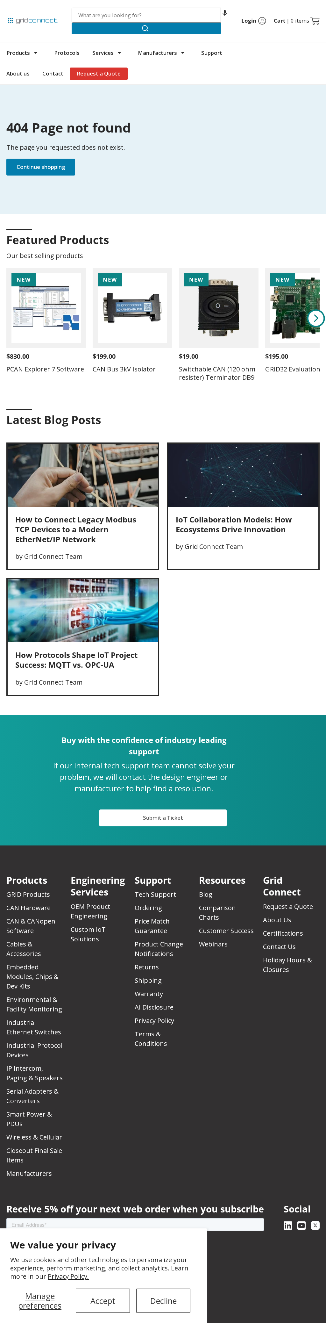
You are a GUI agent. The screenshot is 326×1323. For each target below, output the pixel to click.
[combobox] (146, 15)
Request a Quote (99, 73)
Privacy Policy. (68, 1276)
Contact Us (279, 946)
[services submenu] (119, 53)
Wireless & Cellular (34, 1137)
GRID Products (28, 894)
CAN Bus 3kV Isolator (124, 369)
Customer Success (226, 930)
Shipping (148, 980)
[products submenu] (35, 53)
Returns (147, 967)
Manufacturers (157, 52)
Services (103, 52)
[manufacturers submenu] (182, 53)
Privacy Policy (154, 1020)
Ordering (148, 907)
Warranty (149, 993)
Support (211, 52)
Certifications (283, 933)
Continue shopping (41, 166)
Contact (52, 73)
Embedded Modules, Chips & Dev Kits (32, 976)
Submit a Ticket (163, 817)
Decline (163, 1300)
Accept (102, 1300)
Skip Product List (26, 224)
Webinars (213, 944)
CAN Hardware (28, 907)
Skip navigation (19, 7)
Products (18, 52)
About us (18, 73)
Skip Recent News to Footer (34, 433)
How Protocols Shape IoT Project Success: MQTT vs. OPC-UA (76, 660)
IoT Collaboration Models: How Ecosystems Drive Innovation (234, 524)
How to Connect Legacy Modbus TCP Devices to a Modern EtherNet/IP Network (75, 529)
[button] (225, 15)
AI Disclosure (154, 1007)
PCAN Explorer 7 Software (45, 369)
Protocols (67, 52)
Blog (205, 894)
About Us (277, 920)
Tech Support (155, 894)
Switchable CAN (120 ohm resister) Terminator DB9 (217, 373)
